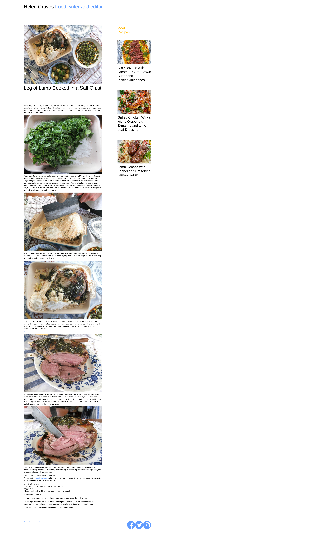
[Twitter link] (139, 528)
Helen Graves (63, 6)
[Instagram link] (147, 528)
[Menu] (276, 7)
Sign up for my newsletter (32, 522)
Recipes (123, 32)
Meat (121, 28)
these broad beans (42, 478)
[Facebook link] (131, 528)
